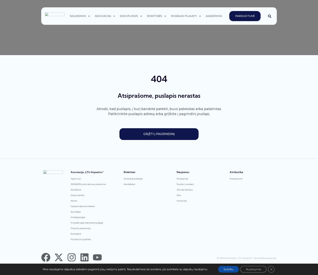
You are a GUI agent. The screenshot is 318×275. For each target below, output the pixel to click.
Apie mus (76, 178)
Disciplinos (129, 16)
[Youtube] (97, 257)
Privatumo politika (81, 239)
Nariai (74, 200)
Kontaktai (76, 233)
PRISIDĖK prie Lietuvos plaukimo (88, 184)
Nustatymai (253, 269)
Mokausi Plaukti (184, 16)
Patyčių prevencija (81, 228)
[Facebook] (45, 257)
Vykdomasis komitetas (83, 206)
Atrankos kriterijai (133, 178)
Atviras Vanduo (185, 189)
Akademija (214, 16)
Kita (179, 195)
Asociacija (103, 16)
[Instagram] (71, 257)
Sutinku (228, 269)
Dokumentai (77, 195)
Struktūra (76, 189)
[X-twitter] (58, 257)
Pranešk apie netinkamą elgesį (87, 222)
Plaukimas (182, 178)
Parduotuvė (236, 178)
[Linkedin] (84, 257)
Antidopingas (78, 217)
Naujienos (78, 16)
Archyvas (182, 200)
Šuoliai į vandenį (185, 184)
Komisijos (76, 211)
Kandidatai (129, 184)
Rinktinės (154, 16)
